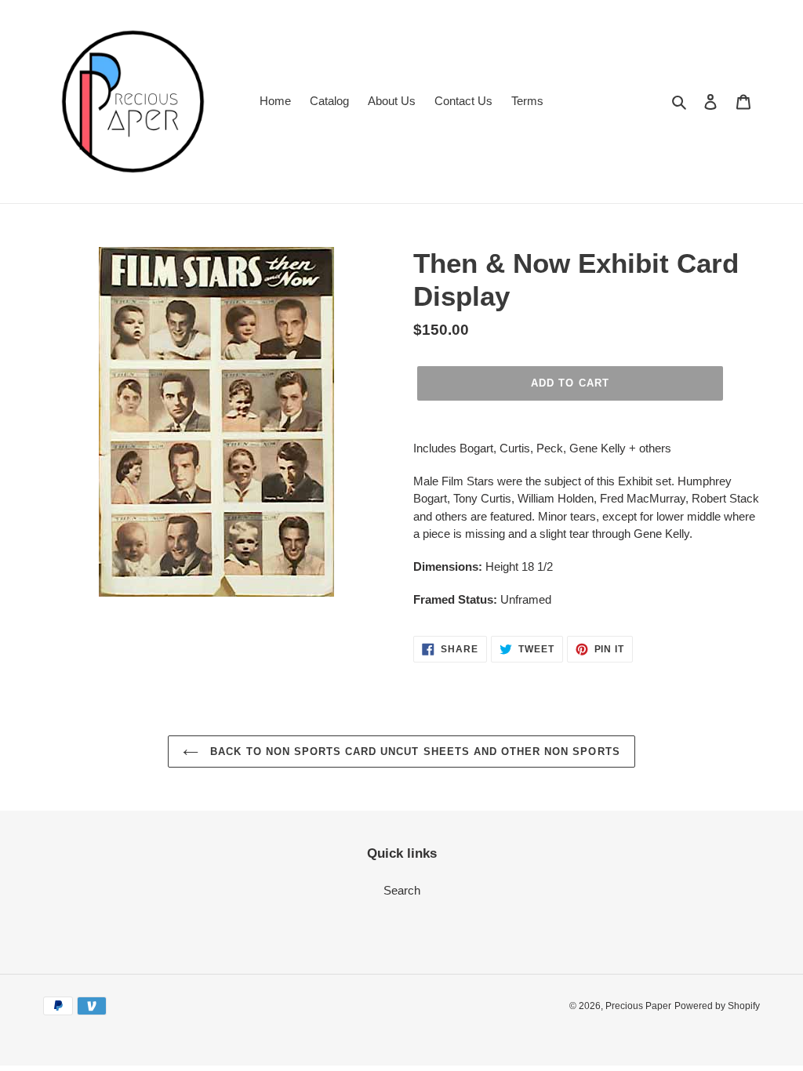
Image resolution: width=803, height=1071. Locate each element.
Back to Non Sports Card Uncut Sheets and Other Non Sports (413, 751)
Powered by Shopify (717, 1005)
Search (401, 890)
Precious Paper (638, 1005)
